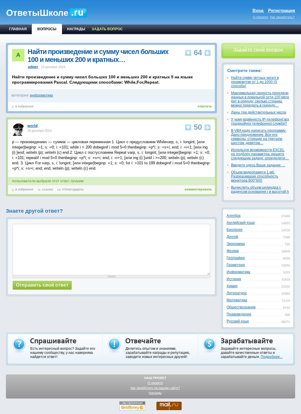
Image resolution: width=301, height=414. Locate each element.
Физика (233, 251)
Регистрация (281, 10)
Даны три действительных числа (258, 112)
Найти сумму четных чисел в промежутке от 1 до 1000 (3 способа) (255, 82)
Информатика (238, 272)
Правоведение (239, 314)
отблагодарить (73, 189)
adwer (33, 67)
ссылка (47, 189)
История (234, 279)
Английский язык (241, 223)
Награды (155, 393)
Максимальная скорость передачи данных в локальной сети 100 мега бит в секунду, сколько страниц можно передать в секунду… (260, 99)
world (32, 126)
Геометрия (236, 265)
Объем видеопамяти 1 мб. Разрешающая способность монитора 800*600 (254, 176)
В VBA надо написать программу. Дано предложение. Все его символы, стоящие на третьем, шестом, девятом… (258, 137)
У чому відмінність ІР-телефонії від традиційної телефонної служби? (260, 121)
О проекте (260, 17)
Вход (258, 10)
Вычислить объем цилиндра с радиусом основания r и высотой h (260, 189)
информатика (41, 95)
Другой (232, 237)
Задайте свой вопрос (258, 49)
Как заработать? (282, 17)
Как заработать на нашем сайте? (155, 388)
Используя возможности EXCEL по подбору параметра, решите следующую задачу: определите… (260, 154)
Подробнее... (271, 357)
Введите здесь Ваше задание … (258, 165)
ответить (205, 106)
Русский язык (238, 321)
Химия (232, 286)
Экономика (236, 244)
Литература (237, 293)
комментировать (198, 189)
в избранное (24, 106)
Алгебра (233, 216)
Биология (235, 230)
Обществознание (241, 307)
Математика (237, 300)
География (236, 258)
